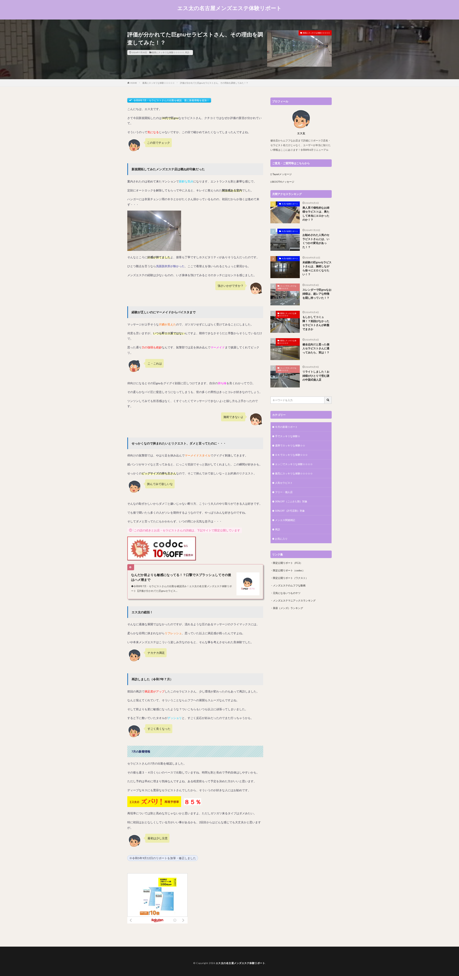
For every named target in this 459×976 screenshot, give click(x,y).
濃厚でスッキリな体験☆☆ (290, 445)
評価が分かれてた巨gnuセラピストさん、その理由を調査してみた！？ (214, 83)
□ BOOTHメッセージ (282, 181)
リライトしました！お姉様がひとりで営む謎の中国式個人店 (315, 375)
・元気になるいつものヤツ (285, 592)
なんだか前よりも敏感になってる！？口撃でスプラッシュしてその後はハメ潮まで (181, 577)
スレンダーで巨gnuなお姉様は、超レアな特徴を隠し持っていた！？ (317, 293)
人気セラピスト (284, 482)
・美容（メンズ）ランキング (286, 608)
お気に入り (281, 538)
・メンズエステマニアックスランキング (293, 600)
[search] (328, 400)
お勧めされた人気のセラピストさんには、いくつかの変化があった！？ (315, 241)
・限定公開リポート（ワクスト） (289, 577)
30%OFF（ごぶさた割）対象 (291, 501)
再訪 (187, 52)
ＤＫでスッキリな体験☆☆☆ (291, 454)
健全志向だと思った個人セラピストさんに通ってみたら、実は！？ (315, 348)
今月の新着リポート (290, 204)
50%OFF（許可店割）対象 (290, 510)
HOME (133, 83)
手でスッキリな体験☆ (287, 436)
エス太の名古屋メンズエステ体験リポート (229, 8)
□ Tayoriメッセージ (281, 174)
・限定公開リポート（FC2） (286, 562)
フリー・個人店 (284, 492)
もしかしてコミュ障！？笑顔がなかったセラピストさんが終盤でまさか (315, 323)
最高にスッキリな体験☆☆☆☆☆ (168, 52)
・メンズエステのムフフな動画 (288, 585)
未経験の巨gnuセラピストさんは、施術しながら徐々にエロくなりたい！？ (317, 268)
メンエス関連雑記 (285, 520)
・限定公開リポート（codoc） (287, 570)
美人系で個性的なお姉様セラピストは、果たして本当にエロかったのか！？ (315, 213)
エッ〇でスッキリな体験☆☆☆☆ (287, 287)
